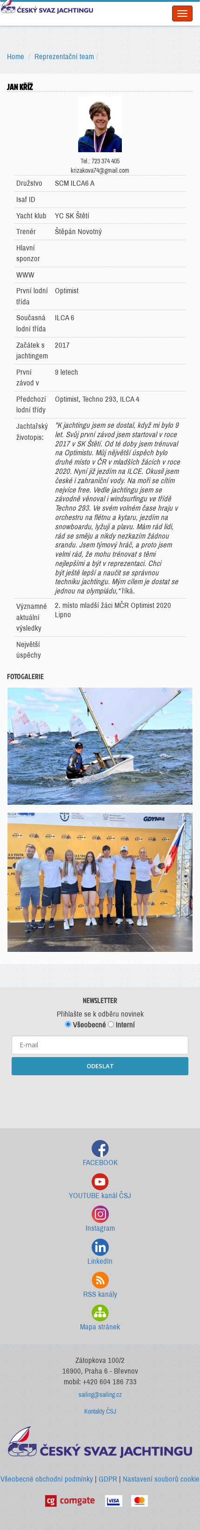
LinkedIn (100, 1261)
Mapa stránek (100, 1327)
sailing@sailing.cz (100, 1394)
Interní (124, 1025)
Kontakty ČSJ (100, 1411)
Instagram (100, 1228)
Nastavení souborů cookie (161, 1479)
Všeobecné (88, 1025)
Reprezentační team (64, 57)
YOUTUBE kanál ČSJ (100, 1196)
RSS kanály (100, 1294)
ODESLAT (100, 1066)
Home (15, 57)
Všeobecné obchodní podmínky (46, 1479)
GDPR (108, 1479)
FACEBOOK (100, 1162)
